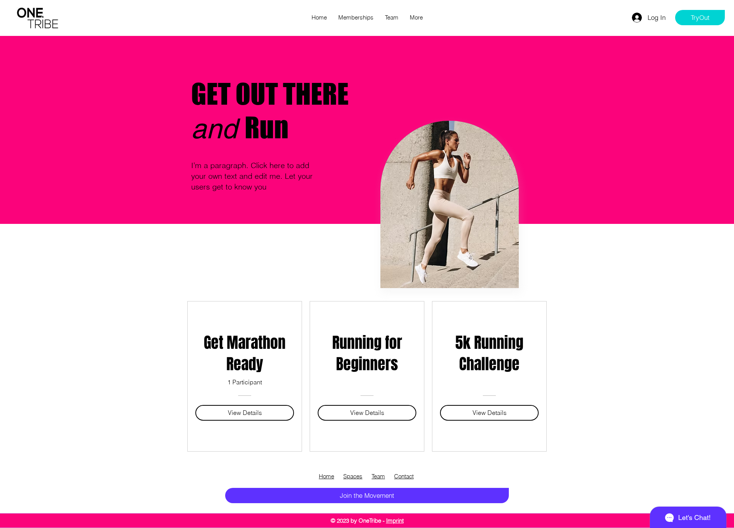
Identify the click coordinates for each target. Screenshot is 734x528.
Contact (404, 476)
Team (378, 476)
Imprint (395, 520)
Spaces (352, 476)
